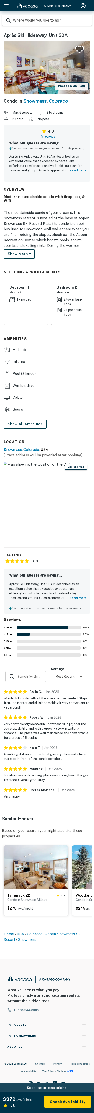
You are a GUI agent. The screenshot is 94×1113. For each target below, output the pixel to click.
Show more (18, 254)
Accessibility (29, 1071)
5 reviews (48, 136)
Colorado (58, 101)
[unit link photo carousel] (36, 867)
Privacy (57, 1063)
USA (20, 934)
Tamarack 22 (18, 895)
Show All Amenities (25, 424)
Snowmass (35, 101)
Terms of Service (80, 1063)
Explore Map (76, 466)
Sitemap (40, 1063)
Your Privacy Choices (54, 1071)
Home (9, 934)
